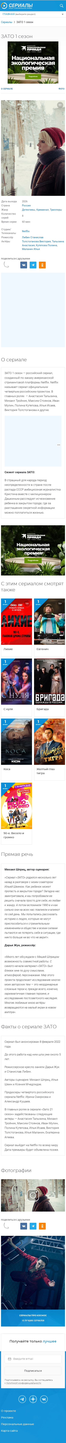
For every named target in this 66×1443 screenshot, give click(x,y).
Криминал (42, 209)
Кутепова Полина (46, 245)
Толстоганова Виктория (36, 241)
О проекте (8, 1411)
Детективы (28, 209)
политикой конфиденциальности (23, 1383)
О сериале (7, 88)
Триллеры (56, 209)
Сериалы (6, 22)
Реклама (7, 1417)
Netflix (25, 231)
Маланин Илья (31, 249)
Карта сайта (9, 1430)
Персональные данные (17, 1424)
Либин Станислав (32, 237)
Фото (61, 88)
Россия (26, 205)
